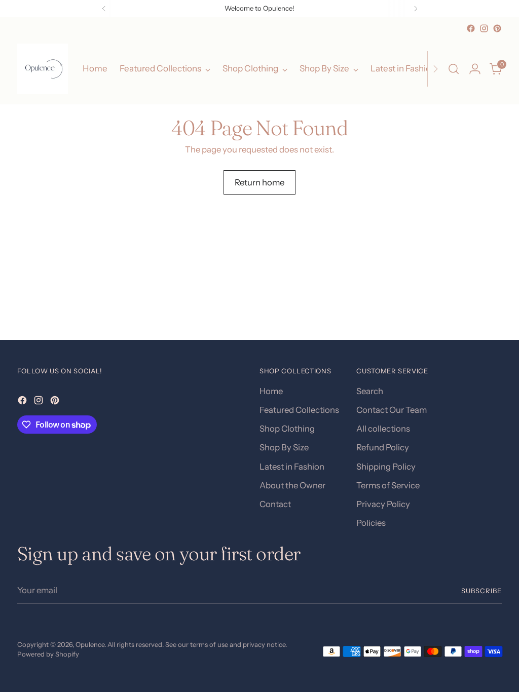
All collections (383, 429)
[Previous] (104, 8)
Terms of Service (388, 485)
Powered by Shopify (48, 654)
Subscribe (481, 591)
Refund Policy (382, 447)
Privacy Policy (383, 504)
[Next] (415, 8)
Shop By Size (284, 447)
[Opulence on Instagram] (484, 28)
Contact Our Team (391, 410)
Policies (371, 523)
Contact (275, 504)
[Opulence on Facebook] (470, 28)
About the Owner (292, 485)
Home (271, 391)
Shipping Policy (386, 467)
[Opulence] (42, 69)
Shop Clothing (287, 429)
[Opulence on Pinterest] (497, 28)
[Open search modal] (453, 69)
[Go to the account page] (475, 69)
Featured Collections (299, 410)
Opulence (90, 644)
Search (369, 391)
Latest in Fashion (292, 467)
